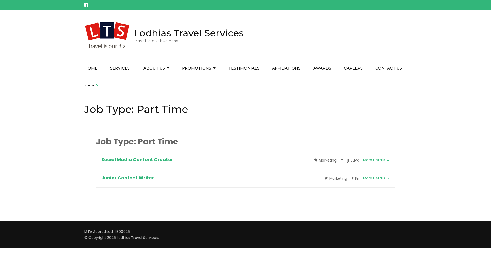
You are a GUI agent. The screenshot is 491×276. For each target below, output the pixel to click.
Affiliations (286, 68)
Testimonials (243, 68)
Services (120, 68)
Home (90, 68)
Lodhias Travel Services (189, 33)
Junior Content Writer (127, 178)
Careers (353, 68)
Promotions (196, 68)
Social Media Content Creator (137, 159)
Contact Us (388, 68)
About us (154, 68)
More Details (374, 160)
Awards (322, 68)
